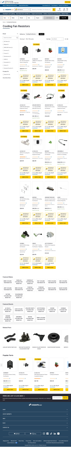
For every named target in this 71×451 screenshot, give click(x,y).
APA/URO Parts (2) (8, 47)
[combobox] (57, 39)
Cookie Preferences (11, 442)
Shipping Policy (6, 440)
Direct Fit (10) (7, 74)
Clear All (41, 34)
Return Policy (21, 440)
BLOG (4, 423)
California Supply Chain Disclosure (50, 440)
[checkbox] (3, 41)
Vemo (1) (6, 65)
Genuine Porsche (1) (8, 68)
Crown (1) (6, 53)
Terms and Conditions (37, 440)
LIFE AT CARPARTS (7, 414)
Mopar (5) (6, 44)
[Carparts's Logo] (9, 9)
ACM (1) (6, 59)
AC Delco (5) (7, 41)
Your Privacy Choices (32, 442)
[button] (35, 2)
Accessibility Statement (63, 440)
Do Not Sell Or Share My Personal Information (55, 442)
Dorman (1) (6, 50)
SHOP (4, 409)
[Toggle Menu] (4, 10)
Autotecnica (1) (7, 56)
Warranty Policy (14, 440)
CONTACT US (6, 427)
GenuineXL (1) (7, 62)
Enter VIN (64, 17)
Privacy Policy (28, 440)
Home (4, 22)
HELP (4, 418)
